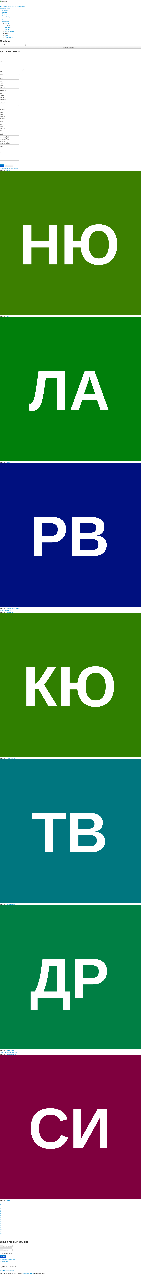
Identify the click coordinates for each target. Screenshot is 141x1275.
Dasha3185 (10, 1050)
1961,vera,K (11, 758)
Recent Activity (9, 31)
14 (1, 1227)
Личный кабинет (7, 18)
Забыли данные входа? (7, 1260)
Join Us (7, 23)
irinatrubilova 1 (11, 904)
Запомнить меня (7, 1253)
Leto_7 (9, 462)
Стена (4, 20)
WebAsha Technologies (7, 1270)
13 (1, 1225)
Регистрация (6, 16)
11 (1, 1221)
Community (5, 22)
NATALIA (10, 612)
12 (1, 1223)
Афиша (4, 12)
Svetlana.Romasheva (13, 608)
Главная (5, 10)
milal (8, 170)
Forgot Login (9, 37)
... (0, 1210)
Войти (3, 1256)
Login (6, 35)
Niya (8, 1200)
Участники (5, 14)
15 (1, 1229)
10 (1, 1220)
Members (8, 27)
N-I (8, 316)
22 (1, 1233)
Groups (7, 29)
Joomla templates (28, 1273)
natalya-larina (11, 1054)
